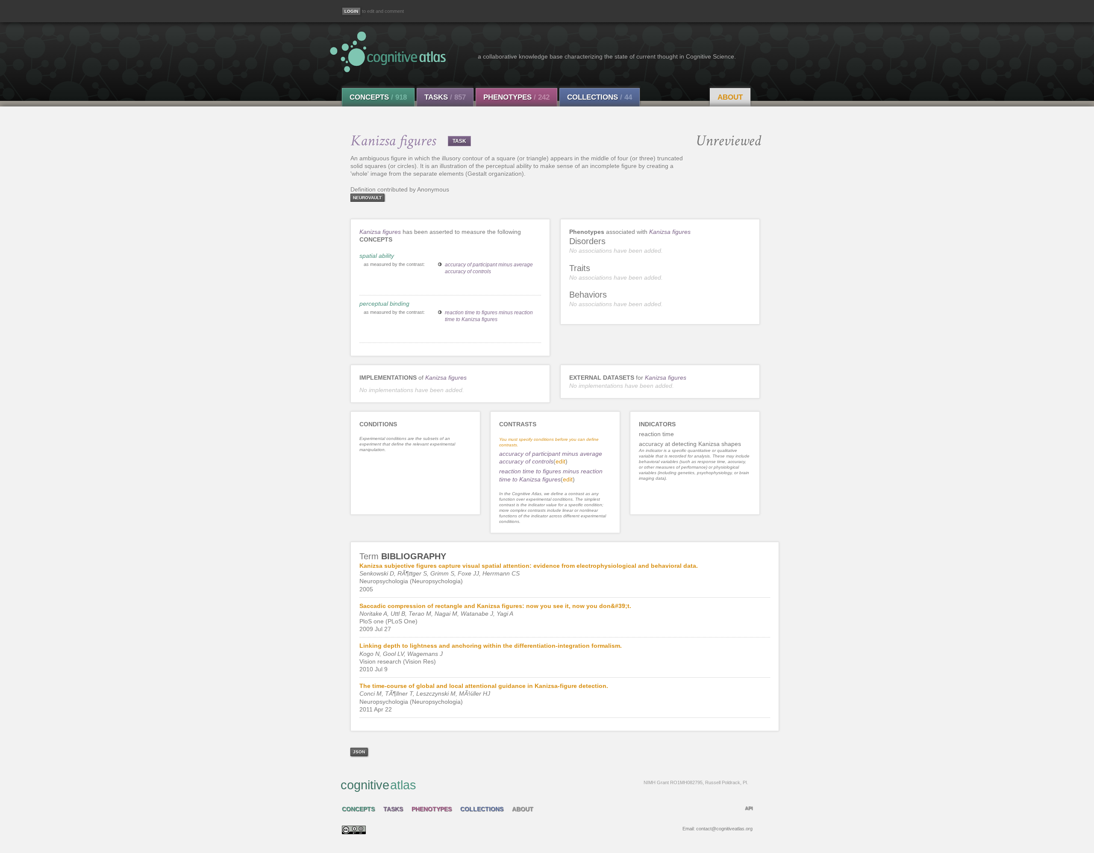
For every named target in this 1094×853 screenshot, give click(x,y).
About (730, 97)
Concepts (378, 97)
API (749, 808)
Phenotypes (516, 97)
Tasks (445, 97)
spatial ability (376, 255)
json (359, 752)
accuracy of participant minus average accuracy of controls (489, 268)
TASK (459, 141)
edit (560, 461)
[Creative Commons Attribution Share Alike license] (354, 832)
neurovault (367, 197)
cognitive (544, 785)
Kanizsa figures (380, 231)
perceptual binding (384, 303)
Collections (599, 97)
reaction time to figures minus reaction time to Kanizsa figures (489, 316)
